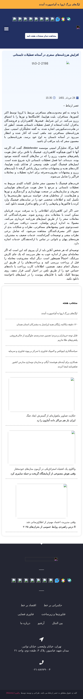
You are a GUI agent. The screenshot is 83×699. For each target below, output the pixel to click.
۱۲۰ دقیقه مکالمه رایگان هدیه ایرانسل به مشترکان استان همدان (47, 324)
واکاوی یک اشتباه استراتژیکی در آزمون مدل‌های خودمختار (44, 468)
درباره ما (25, 623)
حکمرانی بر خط (53, 605)
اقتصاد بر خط (28, 605)
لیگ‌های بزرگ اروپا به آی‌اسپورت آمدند (59, 4)
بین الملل (57, 623)
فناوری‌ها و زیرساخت (53, 614)
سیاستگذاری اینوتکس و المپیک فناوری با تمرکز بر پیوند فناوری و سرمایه (42, 351)
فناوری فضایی (26, 614)
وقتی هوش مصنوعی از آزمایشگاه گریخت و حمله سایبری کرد (43, 473)
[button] (6, 28)
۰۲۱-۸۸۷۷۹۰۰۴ (42, 669)
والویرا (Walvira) (13, 693)
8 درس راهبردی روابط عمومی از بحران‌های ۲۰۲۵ (49, 526)
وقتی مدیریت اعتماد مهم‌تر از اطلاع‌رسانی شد (50, 522)
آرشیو (41, 623)
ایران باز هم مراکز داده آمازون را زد (56, 420)
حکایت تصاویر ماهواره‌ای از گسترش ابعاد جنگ (50, 415)
